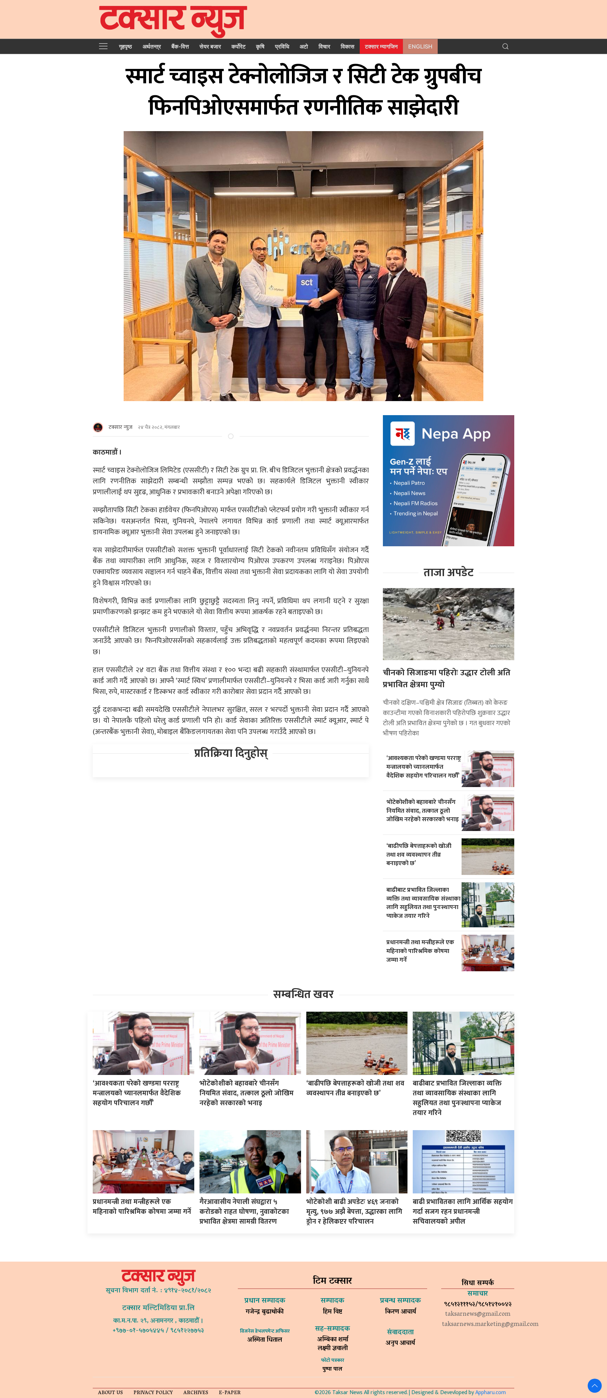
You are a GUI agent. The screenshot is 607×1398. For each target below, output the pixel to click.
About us (110, 1393)
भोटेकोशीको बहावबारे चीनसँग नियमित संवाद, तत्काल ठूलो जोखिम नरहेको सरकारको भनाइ (422, 810)
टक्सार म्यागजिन (381, 46)
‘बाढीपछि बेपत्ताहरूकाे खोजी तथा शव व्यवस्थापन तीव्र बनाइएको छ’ (418, 854)
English (420, 46)
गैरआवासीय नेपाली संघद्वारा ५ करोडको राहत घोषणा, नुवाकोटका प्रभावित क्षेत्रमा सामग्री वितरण (244, 1212)
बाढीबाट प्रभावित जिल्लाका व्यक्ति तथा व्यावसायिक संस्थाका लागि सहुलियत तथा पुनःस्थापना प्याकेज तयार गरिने (423, 903)
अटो (304, 46)
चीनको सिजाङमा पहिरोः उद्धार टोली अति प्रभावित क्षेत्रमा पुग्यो (446, 679)
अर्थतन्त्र (152, 46)
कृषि (260, 46)
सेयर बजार (210, 46)
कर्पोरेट (238, 46)
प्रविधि (282, 46)
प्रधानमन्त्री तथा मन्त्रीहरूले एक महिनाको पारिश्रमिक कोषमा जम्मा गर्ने (420, 951)
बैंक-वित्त (180, 46)
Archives (195, 1393)
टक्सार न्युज (120, 427)
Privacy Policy (153, 1393)
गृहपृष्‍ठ (125, 46)
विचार (324, 46)
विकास (347, 46)
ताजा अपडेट (449, 572)
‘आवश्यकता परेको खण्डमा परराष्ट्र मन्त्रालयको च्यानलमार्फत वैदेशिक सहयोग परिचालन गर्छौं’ (423, 766)
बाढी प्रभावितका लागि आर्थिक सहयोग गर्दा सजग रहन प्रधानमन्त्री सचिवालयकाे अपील (463, 1212)
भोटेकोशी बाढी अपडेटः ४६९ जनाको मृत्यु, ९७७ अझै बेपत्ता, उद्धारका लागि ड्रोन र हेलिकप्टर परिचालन (354, 1212)
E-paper (230, 1393)
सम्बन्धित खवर (303, 994)
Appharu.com (490, 1392)
